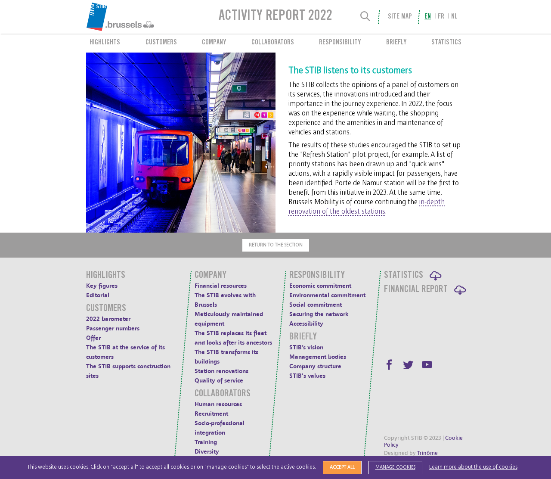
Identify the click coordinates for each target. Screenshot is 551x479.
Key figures (102, 285)
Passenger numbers (112, 328)
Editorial (97, 295)
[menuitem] (141, 17)
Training (206, 442)
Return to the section (276, 245)
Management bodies (317, 357)
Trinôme (427, 453)
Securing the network (319, 314)
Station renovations (221, 371)
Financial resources (221, 285)
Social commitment (315, 304)
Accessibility (306, 323)
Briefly (396, 42)
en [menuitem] (427, 16)
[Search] (365, 17)
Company (214, 42)
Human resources (218, 404)
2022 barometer (108, 319)
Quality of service (219, 380)
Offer (93, 338)
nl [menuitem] (454, 16)
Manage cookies (395, 467)
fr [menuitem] (441, 16)
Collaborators (272, 42)
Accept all (342, 467)
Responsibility (340, 42)
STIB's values (307, 375)
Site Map (400, 16)
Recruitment (211, 413)
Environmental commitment (327, 295)
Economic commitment (320, 285)
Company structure (315, 366)
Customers (161, 42)
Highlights (105, 42)
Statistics (446, 42)
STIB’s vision (306, 347)
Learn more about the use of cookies (473, 467)
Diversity (207, 451)
